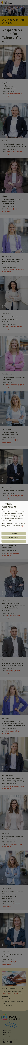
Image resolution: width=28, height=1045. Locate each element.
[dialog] (14, 522)
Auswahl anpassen (14, 537)
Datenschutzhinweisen (18, 527)
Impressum (4, 530)
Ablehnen (13, 541)
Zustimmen (14, 533)
